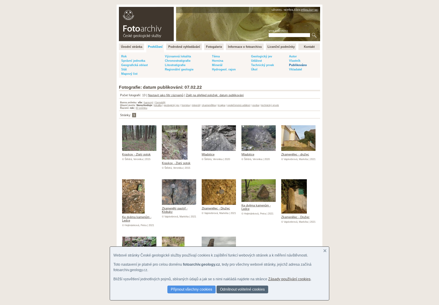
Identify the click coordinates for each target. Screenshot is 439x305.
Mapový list (129, 73)
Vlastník (294, 60)
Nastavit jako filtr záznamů (165, 95)
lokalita (158, 105)
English (168, 9)
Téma (216, 56)
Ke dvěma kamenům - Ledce (136, 218)
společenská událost (238, 105)
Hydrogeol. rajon (224, 69)
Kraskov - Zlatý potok (136, 154)
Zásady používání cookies (289, 279)
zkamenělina (209, 105)
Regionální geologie (179, 69)
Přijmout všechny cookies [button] (191, 289)
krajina (221, 105)
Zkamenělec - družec (295, 154)
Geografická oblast (134, 65)
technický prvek (270, 105)
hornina (186, 105)
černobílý (160, 102)
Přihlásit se (310, 10)
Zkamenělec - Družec (216, 208)
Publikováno (298, 65)
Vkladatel (295, 69)
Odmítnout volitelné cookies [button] (242, 289)
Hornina (217, 60)
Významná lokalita (178, 56)
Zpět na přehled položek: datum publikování (215, 95)
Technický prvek (262, 65)
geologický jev (171, 105)
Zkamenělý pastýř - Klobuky (174, 210)
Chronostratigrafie (177, 60)
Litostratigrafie (175, 65)
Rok (124, 56)
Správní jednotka (133, 60)
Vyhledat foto (278, 31)
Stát (124, 69)
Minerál (217, 65)
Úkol (254, 69)
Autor (293, 56)
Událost (256, 60)
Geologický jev (261, 56)
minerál (196, 105)
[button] (325, 251)
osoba (255, 105)
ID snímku (141, 108)
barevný (148, 102)
